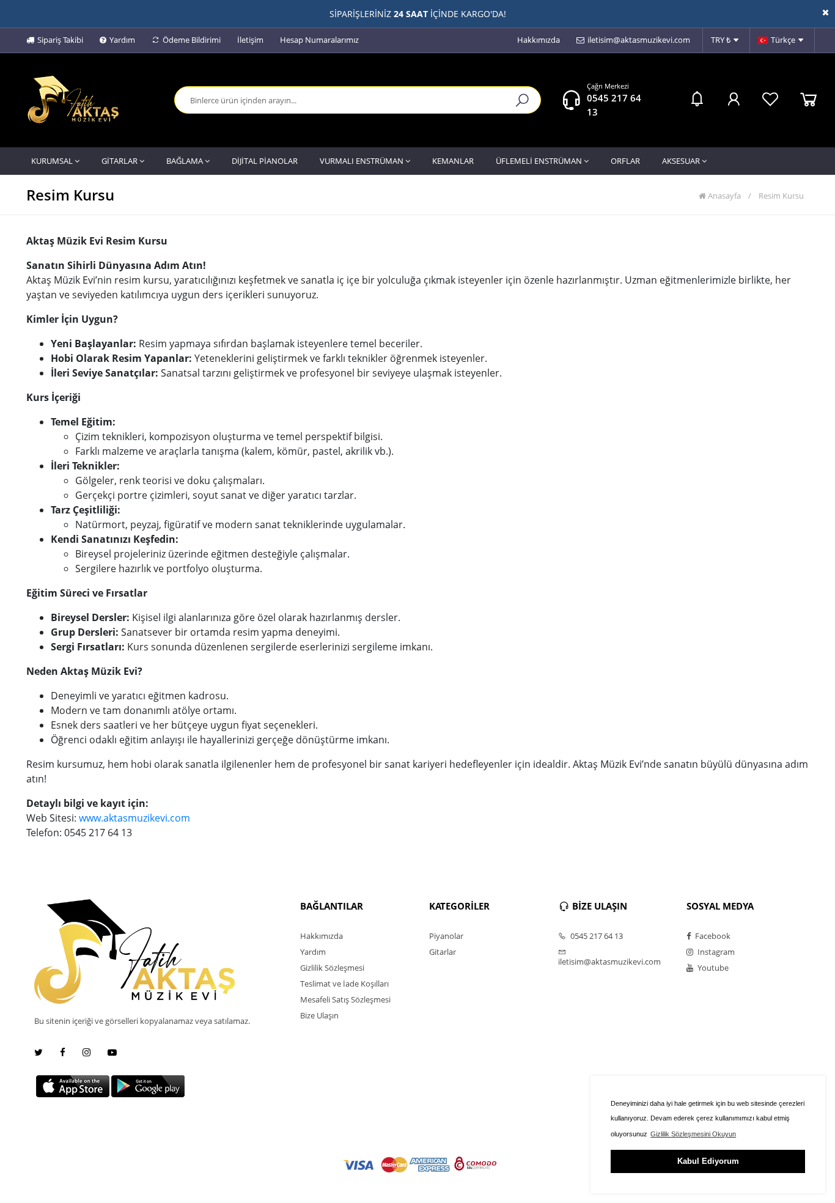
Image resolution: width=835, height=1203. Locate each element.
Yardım (122, 39)
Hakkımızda (538, 39)
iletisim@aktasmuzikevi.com (638, 39)
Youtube (712, 968)
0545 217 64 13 (595, 936)
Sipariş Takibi (60, 39)
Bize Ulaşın (319, 1015)
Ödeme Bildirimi (192, 39)
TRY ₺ (720, 39)
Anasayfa (723, 195)
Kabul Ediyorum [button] (708, 1161)
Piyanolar (446, 936)
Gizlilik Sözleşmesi (332, 968)
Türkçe (783, 39)
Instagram (715, 952)
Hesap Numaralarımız (319, 39)
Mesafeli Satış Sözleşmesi (345, 999)
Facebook (711, 936)
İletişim (250, 39)
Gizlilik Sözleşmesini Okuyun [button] (693, 1134)
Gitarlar (442, 952)
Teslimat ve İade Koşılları (344, 983)
